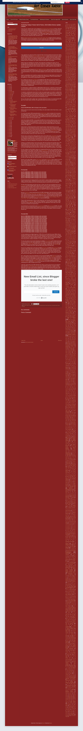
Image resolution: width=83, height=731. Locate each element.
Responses (68, 567)
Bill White (73, 155)
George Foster (72, 309)
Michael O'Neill (68, 475)
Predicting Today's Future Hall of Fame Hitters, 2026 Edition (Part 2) (12, 74)
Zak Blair (72, 715)
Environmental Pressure (70, 278)
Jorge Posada (69, 397)
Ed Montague (73, 268)
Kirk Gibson (68, 423)
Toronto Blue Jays (69, 661)
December (11, 91)
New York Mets (69, 503)
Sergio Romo (36, 260)
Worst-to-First (69, 703)
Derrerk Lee (67, 251)
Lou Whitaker (68, 441)
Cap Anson (69, 188)
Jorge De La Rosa (73, 396)
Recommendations (73, 563)
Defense (67, 249)
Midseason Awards (68, 478)
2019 (9, 125)
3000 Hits (70, 82)
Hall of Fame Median (69, 320)
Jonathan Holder (72, 393)
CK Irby (74, 210)
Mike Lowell (71, 481)
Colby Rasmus (73, 216)
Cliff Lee (68, 214)
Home (8, 19)
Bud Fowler (72, 181)
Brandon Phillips (73, 168)
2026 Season (69, 80)
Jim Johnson (72, 373)
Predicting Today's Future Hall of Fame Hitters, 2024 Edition (12, 65)
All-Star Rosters (71, 109)
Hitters (38, 69)
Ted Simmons (72, 638)
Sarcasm (68, 602)
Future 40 (74, 300)
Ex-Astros (72, 283)
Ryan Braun (72, 589)
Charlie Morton (68, 201)
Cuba (66, 231)
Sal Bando (72, 596)
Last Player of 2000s (69, 433)
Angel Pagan (72, 119)
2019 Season (72, 61)
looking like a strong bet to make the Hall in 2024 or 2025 (38, 37)
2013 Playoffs (73, 39)
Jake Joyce (74, 356)
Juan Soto (74, 406)
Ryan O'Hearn (71, 592)
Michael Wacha (69, 476)
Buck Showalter (68, 180)
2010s (73, 26)
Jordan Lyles (67, 396)
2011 (9, 136)
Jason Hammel (69, 362)
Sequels (74, 611)
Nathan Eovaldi (69, 500)
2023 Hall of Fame (72, 71)
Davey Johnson (68, 243)
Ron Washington (73, 584)
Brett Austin (72, 172)
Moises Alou (67, 494)
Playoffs (67, 547)
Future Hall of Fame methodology (47, 28)
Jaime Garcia (74, 354)
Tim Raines (74, 652)
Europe (71, 282)
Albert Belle (72, 101)
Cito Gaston (70, 210)
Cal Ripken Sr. (72, 186)
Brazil (70, 170)
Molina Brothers (72, 494)
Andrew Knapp (72, 115)
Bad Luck (68, 133)
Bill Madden (68, 155)
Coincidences (67, 216)
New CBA (74, 502)
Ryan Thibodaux (71, 593)
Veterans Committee (70, 682)
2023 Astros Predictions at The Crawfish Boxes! (13, 102)
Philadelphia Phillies (69, 541)
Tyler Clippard (67, 675)
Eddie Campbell (73, 269)
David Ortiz (70, 245)
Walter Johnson (71, 688)
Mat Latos (67, 459)
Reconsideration (70, 564)
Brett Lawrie (68, 173)
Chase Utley (68, 203)
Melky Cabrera (68, 467)
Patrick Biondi (68, 532)
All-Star (70, 108)
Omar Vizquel (74, 516)
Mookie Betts (68, 496)
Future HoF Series (14, 19)
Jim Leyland (71, 374)
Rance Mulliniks (72, 557)
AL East (71, 99)
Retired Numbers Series (24, 19)
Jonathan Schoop (71, 395)
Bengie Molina (68, 148)
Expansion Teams (69, 284)
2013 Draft (70, 38)
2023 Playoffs (69, 72)
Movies (67, 497)
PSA (71, 555)
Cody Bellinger (71, 215)
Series (69, 612)
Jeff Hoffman (72, 367)
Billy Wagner (25, 37)
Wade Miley (68, 687)
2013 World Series (71, 42)
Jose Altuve (69, 398)
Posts (10, 156)
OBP (71, 513)
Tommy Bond (72, 656)
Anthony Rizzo (72, 122)
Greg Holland (30, 265)
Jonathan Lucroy (68, 394)
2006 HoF (74, 25)
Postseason (74, 549)
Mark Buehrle (68, 454)
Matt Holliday (68, 463)
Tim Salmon (68, 653)
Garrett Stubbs (68, 306)
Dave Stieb (72, 242)
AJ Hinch (74, 97)
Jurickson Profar (69, 408)
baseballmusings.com (12, 166)
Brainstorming (67, 168)
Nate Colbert (68, 499)
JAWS (66, 365)
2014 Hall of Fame (69, 44)
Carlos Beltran (68, 190)
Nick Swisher (69, 506)
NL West (72, 507)
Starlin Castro (68, 627)
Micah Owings (72, 470)
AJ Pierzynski (68, 98)
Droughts (68, 263)
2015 (9, 130)
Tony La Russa (68, 659)
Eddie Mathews (73, 270)
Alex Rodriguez (73, 106)
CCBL (72, 197)
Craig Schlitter (72, 230)
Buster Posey (68, 185)
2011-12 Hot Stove (71, 30)
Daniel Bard (57, 244)
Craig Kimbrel (54, 135)
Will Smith (54, 255)
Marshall (67, 457)
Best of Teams (72, 151)
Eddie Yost (72, 271)
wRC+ (73, 703)
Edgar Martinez (68, 272)
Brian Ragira (68, 176)
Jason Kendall (72, 363)
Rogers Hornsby (69, 582)
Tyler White (67, 676)
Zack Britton (53, 256)
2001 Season (69, 25)
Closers (30, 305)
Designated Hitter (73, 251)
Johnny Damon (68, 390)
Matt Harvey (74, 462)
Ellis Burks (73, 274)
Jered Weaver (70, 371)
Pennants (67, 537)
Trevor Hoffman (54, 130)
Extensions (67, 285)
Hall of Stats (68, 324)
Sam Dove (73, 597)
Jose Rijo (71, 402)
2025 (9, 87)
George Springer (68, 310)
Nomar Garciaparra (69, 511)
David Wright (68, 247)
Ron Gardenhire (68, 583)
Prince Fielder (72, 553)
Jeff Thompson (68, 370)
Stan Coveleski (73, 626)
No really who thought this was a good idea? (71, 508)
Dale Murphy (71, 233)
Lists (75, 436)
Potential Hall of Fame (70, 550)
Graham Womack (72, 314)
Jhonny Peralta (70, 372)
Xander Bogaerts (68, 704)
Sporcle (71, 623)
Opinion (67, 518)
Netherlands (68, 502)
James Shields (69, 358)
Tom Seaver (71, 655)
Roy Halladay (68, 587)
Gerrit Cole (72, 311)
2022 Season (68, 70)
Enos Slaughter (70, 277)
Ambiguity (72, 111)
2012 (9, 135)
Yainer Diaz (71, 705)
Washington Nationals (69, 691)
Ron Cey (74, 582)
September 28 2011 (68, 611)
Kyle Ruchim (72, 426)
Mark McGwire (69, 455)
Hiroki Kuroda (72, 329)
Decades (72, 248)
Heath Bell (71, 328)
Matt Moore (68, 464)
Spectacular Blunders (72, 621)
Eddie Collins (68, 270)
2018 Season (68, 58)
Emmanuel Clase (40, 205)
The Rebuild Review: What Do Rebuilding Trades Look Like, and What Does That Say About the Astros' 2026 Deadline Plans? (12, 37)
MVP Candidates (68, 498)
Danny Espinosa (73, 238)
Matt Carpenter (73, 461)
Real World (70, 561)
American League (68, 112)
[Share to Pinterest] (38, 304)
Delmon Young (72, 249)
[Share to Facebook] (37, 304)
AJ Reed (73, 98)
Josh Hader (23, 185)
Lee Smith (67, 435)
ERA (70, 279)
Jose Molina (67, 401)
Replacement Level (73, 566)
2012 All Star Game (69, 31)
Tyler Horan (72, 675)
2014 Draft (72, 43)
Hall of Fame (71, 318)
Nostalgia (67, 512)
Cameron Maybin (73, 187)
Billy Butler (67, 156)
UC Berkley (67, 677)
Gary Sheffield (68, 307)
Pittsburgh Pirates (68, 544)
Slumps (73, 618)
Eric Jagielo (72, 280)
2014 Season (74, 46)
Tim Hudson (71, 650)
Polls (67, 548)
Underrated (72, 677)
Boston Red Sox (68, 165)
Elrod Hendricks (68, 275)
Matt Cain (68, 461)
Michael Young (72, 477)
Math (66, 460)
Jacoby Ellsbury (71, 353)
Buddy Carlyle (68, 184)
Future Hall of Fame (48, 305)
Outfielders (74, 529)
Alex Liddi (73, 105)
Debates (68, 248)
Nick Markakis (73, 505)
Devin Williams (30, 201)
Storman (43, 723)
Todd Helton (69, 654)
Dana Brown (67, 237)
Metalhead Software (69, 469)
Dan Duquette (73, 234)
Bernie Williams (73, 148)
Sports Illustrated (68, 624)
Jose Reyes (67, 402)
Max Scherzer (73, 465)
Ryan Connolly (68, 590)
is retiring (42, 260)
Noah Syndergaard (71, 509)
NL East (68, 507)
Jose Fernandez (71, 400)
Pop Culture (72, 548)
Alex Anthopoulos (71, 103)
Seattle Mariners (68, 609)
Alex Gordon (68, 105)
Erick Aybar (67, 281)
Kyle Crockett (72, 425)
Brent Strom (71, 171)
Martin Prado (72, 457)
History (72, 330)
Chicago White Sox (69, 205)
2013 (9, 133)
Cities (66, 210)
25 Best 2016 (71, 81)
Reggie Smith (72, 565)
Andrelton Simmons (68, 114)
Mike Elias (67, 480)
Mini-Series (72, 490)
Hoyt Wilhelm (34, 79)
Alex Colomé (35, 261)
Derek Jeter (72, 250)
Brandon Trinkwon (69, 169)
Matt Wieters (72, 464)
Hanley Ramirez (68, 326)
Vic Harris (67, 683)
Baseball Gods (69, 141)
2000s (75, 24)
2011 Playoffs (72, 28)
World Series (73, 702)
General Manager (71, 308)
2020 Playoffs (69, 64)
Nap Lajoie (74, 498)
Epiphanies (67, 279)
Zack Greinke (71, 714)
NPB (71, 512)
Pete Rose (72, 537)
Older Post (60, 340)
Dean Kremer (74, 247)
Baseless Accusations (71, 144)
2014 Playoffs (72, 45)
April (10, 98)
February (11, 117)
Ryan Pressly (55, 247)
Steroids (67, 629)
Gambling (71, 303)
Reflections (67, 565)
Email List (68, 276)
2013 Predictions (68, 40)
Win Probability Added (46, 32)
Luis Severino (72, 443)
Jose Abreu (74, 397)
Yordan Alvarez (68, 709)
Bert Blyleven (69, 149)
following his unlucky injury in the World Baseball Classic (37, 193)
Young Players (73, 709)
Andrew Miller (67, 117)
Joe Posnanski (11, 168)
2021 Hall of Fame (69, 66)
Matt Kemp (74, 463)
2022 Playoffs (72, 69)
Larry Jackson (68, 431)
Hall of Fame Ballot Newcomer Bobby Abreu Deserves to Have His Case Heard (12, 48)
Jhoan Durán (51, 205)
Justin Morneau (72, 409)
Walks (66, 688)
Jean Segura (71, 366)
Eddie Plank (68, 271)
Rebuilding (72, 562)
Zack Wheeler (68, 715)
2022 (9, 120)
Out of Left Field (73, 19)
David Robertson (45, 150)
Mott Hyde (73, 496)
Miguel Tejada (72, 479)
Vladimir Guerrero (71, 685)
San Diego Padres (72, 599)
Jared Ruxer (72, 359)
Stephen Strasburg (70, 628)
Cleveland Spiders (73, 213)
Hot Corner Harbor (72, 332)
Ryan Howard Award (70, 591)
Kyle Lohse (67, 426)
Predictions (23, 306)
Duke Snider (74, 263)
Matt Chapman (69, 462)
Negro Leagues (68, 501)
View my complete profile (11, 152)
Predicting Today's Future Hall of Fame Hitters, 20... (13, 115)
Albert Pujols (68, 102)
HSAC (66, 337)
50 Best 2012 (73, 84)
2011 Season (68, 29)
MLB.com (73, 493)
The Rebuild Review (34, 19)
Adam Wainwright (69, 95)
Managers (67, 447)
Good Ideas (70, 313)
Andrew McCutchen (69, 116)
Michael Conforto (72, 472)
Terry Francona (69, 640)
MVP (73, 497)
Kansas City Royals (70, 412)
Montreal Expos (72, 495)
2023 (9, 90)
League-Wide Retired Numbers (70, 434)
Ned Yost (73, 500)
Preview (67, 553)
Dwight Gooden (68, 267)
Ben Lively (72, 146)
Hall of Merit (72, 323)
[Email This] (34, 304)
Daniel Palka (67, 238)
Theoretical (71, 646)
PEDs (73, 536)
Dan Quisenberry (68, 236)
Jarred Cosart (72, 360)
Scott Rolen (68, 605)
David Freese (71, 244)
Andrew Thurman (73, 117)
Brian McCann (73, 175)
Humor (70, 337)
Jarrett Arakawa (68, 361)
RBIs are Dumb (71, 560)
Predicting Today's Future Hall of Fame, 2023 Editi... (13, 108)
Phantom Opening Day (69, 538)
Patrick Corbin (74, 532)
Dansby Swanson (69, 239)
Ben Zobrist (72, 147)
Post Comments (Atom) (29, 342)
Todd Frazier (74, 653)
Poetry (71, 547)
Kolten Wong (72, 424)
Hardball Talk (74, 326)
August (10, 95)
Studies (71, 632)
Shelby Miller (67, 614)
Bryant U (70, 178)
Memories (72, 468)
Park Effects (74, 531)
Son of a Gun (71, 620)
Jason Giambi (73, 361)
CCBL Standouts (68, 198)
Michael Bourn (68, 471)
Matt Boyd (74, 460)
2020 (9, 123)
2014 (9, 132)
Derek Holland (67, 250)
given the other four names (39, 196)
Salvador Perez (68, 597)
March (10, 100)
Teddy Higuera (68, 639)
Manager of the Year (70, 446)
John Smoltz (67, 389)
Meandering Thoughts (70, 466)
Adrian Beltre (73, 96)
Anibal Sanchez (68, 120)
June (10, 97)
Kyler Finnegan (69, 428)
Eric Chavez (67, 280)
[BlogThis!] (35, 304)
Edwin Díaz (27, 192)
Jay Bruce (70, 365)
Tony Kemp (72, 658)
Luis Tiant (67, 444)
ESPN (67, 282)
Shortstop (70, 616)
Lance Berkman (68, 429)
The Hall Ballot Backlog (69, 643)
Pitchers (67, 543)
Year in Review (71, 708)
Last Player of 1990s (70, 432)
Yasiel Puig (70, 707)
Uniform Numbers (69, 679)
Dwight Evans (71, 266)
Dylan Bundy (74, 267)
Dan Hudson (73, 235)
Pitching (73, 543)
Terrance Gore (73, 639)
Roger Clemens (72, 581)
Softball (67, 620)
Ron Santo (68, 584)
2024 (9, 88)
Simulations (74, 617)
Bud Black (68, 181)
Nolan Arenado (68, 510)
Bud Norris (67, 182)
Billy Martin (71, 156)
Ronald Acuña (69, 585)
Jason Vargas (68, 364)
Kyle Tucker (74, 427)
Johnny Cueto (72, 389)
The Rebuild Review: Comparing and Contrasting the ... (12, 105)
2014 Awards (67, 43)
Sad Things (68, 596)
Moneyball (67, 495)
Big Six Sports (71, 153)
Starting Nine (74, 627)
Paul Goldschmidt (69, 533)
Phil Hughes (71, 539)
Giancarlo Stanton (69, 312)
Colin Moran (68, 219)
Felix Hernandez (73, 287)
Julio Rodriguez (69, 407)
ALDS (66, 103)
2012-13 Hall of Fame (70, 36)
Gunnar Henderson (69, 316)
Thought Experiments (69, 648)
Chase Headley (72, 202)
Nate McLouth (73, 499)
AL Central (67, 99)
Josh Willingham (69, 406)
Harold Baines (69, 327)
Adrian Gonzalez (69, 97)
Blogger (50, 723)
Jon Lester (70, 392)
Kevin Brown (71, 420)
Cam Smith (67, 187)
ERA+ (73, 279)
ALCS (73, 102)
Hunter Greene (71, 338)
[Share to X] (36, 304)
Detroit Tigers (69, 252)
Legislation (71, 435)
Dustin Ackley (69, 264)
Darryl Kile (70, 240)
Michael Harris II (68, 473)
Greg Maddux (73, 315)
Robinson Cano (68, 580)
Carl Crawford (72, 189)
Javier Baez (72, 364)
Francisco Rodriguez (53, 196)
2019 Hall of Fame (69, 60)
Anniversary (74, 120)
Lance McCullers (71, 430)
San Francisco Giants (70, 600)
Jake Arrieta (74, 355)
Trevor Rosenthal (36, 265)
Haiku (75, 316)
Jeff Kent (67, 368)
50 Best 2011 (68, 84)
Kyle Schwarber (68, 427)
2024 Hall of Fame (69, 74)
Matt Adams (69, 460)
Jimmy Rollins (72, 375)
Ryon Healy (74, 595)
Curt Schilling (71, 231)
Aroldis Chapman (39, 159)
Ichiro (75, 341)
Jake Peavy (68, 357)
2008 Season (69, 26)
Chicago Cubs (71, 204)
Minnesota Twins (68, 491)
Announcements (69, 121)
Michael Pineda (73, 475)
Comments (11, 158)
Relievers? (67, 566)
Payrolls (74, 535)
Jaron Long (67, 360)
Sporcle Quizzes (65, 19)
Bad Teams (70, 134)
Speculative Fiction (69, 622)
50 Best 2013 (69, 85)
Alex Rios (67, 106)
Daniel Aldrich (72, 237)
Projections (67, 554)
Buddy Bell (72, 183)
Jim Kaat (67, 374)
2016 (9, 129)
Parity (70, 531)
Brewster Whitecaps (71, 174)
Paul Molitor (71, 534)
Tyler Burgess (72, 674)
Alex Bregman (73, 104)
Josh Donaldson (71, 403)
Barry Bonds (68, 137)
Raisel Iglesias (44, 247)
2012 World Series (73, 35)
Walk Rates (73, 687)
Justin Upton (68, 410)
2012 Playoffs (71, 33)
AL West (70, 100)
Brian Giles (67, 175)
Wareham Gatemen (69, 690)
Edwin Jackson (68, 274)
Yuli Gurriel (71, 711)
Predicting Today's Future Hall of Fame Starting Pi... (13, 111)
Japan (73, 358)
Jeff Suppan (73, 369)
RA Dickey (70, 556)
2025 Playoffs (72, 77)
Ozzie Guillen (69, 530)
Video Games (73, 683)
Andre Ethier (72, 113)
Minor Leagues (72, 492)
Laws (74, 433)
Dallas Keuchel (68, 234)
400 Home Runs (72, 83)
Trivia (71, 673)
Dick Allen (70, 253)
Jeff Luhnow (72, 368)
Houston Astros (71, 334)
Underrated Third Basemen (71, 678)
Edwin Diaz (38, 305)
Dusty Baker (71, 265)
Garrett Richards (71, 305)
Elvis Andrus (74, 275)
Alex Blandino (68, 104)
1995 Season (70, 24)
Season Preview (71, 608)
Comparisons (68, 222)
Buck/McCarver (73, 180)
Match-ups (72, 459)
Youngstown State (70, 710)
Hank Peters (72, 325)
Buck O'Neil (72, 179)
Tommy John (68, 657)
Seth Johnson (72, 613)
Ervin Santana (72, 281)
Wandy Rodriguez (68, 689)
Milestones (70, 488)
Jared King (67, 359)
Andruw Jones (69, 118)
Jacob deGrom (68, 352)
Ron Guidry (74, 583)
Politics (75, 547)
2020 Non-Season (73, 63)
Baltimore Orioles (69, 136)
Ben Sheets (67, 147)
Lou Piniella (72, 440)
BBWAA (67, 145)
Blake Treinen (31, 243)
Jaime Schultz (69, 355)
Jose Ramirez (72, 401)
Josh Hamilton (72, 404)
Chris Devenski (68, 208)
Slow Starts (68, 618)
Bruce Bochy (69, 177)
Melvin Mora (67, 468)
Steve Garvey (68, 630)
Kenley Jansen (44, 113)
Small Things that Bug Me (70, 619)
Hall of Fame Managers (72, 319)
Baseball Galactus (73, 140)
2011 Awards (68, 27)
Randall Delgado (68, 558)
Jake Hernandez (69, 356)
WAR (73, 689)
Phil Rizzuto (72, 540)
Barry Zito (70, 138)
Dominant (73, 256)
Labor (73, 428)
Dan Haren (68, 235)
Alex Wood (69, 107)
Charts (72, 201)
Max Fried (67, 465)
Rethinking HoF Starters (44, 19)
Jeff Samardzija (68, 369)
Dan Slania (73, 236)
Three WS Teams (68, 649)
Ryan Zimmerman (69, 594)
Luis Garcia (71, 442)
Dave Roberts (68, 242)
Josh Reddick (73, 405)
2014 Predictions (68, 46)
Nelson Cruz (74, 501)
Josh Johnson (68, 405)
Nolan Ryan (74, 510)
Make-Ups (73, 445)
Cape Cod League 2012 (55, 19)
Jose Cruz (71, 399)
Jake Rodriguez (73, 357)
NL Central (74, 506)
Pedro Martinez (69, 536)
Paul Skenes (70, 535)
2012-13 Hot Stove (69, 37)
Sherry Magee (73, 614)
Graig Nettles (68, 315)
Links (71, 436)
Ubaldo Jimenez (72, 676)
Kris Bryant (67, 425)
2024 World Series (68, 76)
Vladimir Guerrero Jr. (69, 686)
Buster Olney (73, 184)
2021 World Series (68, 68)
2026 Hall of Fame (72, 79)
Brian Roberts (73, 176)
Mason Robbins (73, 458)
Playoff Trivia (71, 546)
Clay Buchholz (69, 211)
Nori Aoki (74, 511)
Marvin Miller (67, 458)
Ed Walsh (68, 269)
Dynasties (68, 268)
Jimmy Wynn (67, 376)
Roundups (72, 586)
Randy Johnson (73, 559)
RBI (67, 560)
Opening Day (72, 517)
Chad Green (70, 199)
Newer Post (23, 340)
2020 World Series (71, 65)
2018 (9, 126)
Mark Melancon (48, 159)
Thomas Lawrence (71, 647)
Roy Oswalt (74, 587)
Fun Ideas (70, 300)
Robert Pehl (70, 578)
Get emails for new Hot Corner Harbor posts (12, 29)
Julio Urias (74, 407)
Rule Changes (69, 588)
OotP (67, 517)
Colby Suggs (69, 217)
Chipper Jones (68, 206)
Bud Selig (71, 182)
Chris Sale (74, 208)
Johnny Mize (71, 391)
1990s (66, 24)
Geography (67, 309)
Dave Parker (72, 241)
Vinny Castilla (69, 684)
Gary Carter (72, 306)
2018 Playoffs (71, 57)
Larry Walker (73, 431)
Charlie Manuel (72, 200)
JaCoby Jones (68, 354)
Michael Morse (72, 474)
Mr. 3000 (70, 497)
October (10, 94)
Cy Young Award (69, 232)
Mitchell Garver (68, 493)
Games (71, 304)
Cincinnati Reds (70, 209)
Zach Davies (71, 712)
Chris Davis (72, 207)
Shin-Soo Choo (69, 615)
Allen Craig (68, 110)
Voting (74, 686)
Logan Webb (69, 437)
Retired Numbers (69, 570)
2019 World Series (68, 62)
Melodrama (72, 467)
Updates (71, 681)
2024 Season (72, 75)
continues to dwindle (24, 261)
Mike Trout (73, 486)
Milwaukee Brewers (69, 489)
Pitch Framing (71, 542)
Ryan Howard (73, 590)
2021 (9, 122)
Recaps (67, 563)
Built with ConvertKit (46, 50)
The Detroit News (73, 642)
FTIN (66, 300)
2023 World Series (71, 73)
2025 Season (68, 78)
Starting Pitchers (44, 69)
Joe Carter (67, 377)
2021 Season (72, 67)
